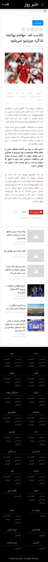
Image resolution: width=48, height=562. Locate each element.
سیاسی (42, 359)
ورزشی (37, 23)
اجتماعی (41, 362)
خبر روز (31, 4)
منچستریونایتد (37, 115)
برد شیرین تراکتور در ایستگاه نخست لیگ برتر (15, 307)
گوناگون (42, 535)
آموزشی (31, 366)
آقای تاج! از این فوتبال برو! (14, 251)
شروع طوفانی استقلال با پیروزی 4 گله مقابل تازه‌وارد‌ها (15, 289)
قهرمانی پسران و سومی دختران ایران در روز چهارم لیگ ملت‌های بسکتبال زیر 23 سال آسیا (15, 326)
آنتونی (21, 108)
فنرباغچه (39, 181)
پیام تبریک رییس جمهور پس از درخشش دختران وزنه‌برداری (15, 235)
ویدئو (4, 4)
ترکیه (15, 212)
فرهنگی (42, 366)
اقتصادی (30, 359)
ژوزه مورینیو (37, 217)
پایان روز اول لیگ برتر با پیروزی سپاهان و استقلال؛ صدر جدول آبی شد (15, 270)
